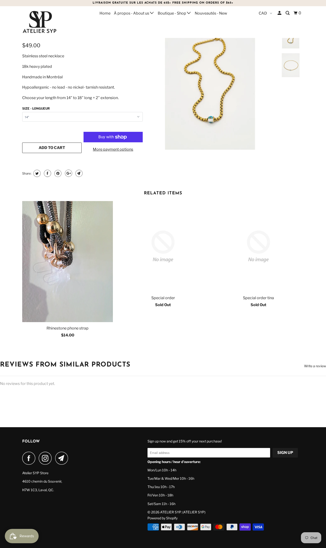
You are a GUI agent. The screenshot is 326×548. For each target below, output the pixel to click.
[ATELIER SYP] (46, 22)
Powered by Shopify (162, 518)
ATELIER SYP (170, 512)
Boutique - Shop (172, 13)
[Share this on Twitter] (36, 173)
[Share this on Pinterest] (57, 173)
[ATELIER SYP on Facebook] (30, 458)
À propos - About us (132, 13)
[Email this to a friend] (78, 173)
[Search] (288, 13)
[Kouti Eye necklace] (210, 87)
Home (105, 13)
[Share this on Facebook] (47, 173)
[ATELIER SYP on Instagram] (46, 458)
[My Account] (280, 13)
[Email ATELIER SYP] (63, 458)
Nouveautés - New (211, 13)
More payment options (113, 149)
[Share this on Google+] (68, 173)
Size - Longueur (36, 108)
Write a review (315, 366)
